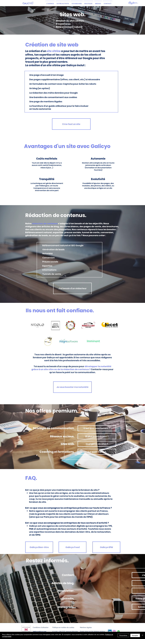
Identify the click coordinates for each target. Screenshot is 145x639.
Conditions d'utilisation (40, 627)
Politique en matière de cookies (63, 627)
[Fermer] (142, 635)
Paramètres (123, 635)
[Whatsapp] (118, 631)
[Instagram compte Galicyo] (114, 631)
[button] (62, 3)
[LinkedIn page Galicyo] (110, 631)
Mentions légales (86, 627)
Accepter (135, 635)
